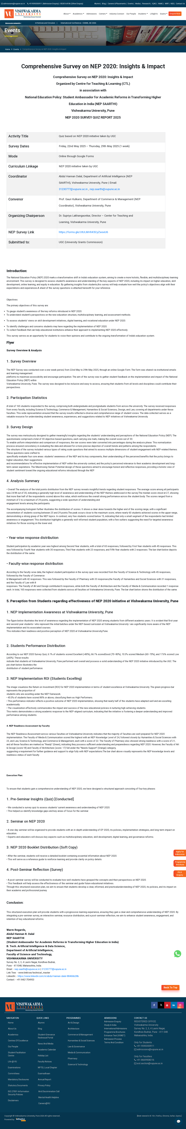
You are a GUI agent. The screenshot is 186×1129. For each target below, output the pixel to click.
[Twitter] (161, 1005)
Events (16, 49)
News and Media (45, 1043)
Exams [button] (163, 14)
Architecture (73, 1028)
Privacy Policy (44, 1085)
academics (13, 1034)
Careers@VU (44, 1103)
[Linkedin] (174, 1005)
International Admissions (115, 1028)
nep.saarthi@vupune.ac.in (105, 189)
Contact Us (180, 4)
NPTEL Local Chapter (47, 1067)
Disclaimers (13, 1100)
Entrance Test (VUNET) (114, 1035)
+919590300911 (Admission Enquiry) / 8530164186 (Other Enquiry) (56, 4)
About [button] (66, 14)
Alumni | (97, 4)
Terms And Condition (114, 1042)
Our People (131, 14)
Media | (138, 4)
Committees (13, 1073)
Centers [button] (102, 14)
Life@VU (154, 14)
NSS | (173, 4)
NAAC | (161, 4)
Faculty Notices (45, 1061)
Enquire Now (175, 14)
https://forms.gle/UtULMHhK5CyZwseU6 (83, 232)
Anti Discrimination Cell (48, 1091)
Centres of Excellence (18, 1040)
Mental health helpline (48, 1097)
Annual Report (44, 1079)
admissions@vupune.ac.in (14, 4)
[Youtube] (167, 1005)
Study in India (110, 1025)
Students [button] (142, 14)
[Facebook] (154, 1005)
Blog (40, 1028)
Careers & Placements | (117, 4)
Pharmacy (72, 1058)
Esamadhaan (44, 1073)
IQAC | (154, 4)
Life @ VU (12, 1061)
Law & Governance (76, 1046)
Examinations (14, 1067)
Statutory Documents (18, 1085)
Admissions (91, 14)
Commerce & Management (80, 1034)
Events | (131, 4)
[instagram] (180, 1005)
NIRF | (167, 4)
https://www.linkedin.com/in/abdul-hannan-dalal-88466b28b (48, 976)
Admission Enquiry (112, 1021)
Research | (146, 4)
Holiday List (43, 1055)
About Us (12, 1028)
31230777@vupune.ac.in (73, 189)
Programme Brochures (114, 1032)
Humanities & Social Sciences (81, 1040)
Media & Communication (79, 1052)
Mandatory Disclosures (18, 1079)
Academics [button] (77, 14)
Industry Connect (117, 14)
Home (7, 49)
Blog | (104, 4)
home (11, 1023)
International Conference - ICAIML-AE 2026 (61, 23)
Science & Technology (78, 1064)
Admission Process (113, 1039)
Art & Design (73, 1023)
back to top (170, 987)
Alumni (41, 1023)
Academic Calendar (47, 1049)
